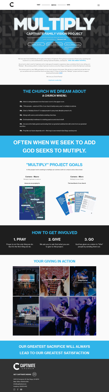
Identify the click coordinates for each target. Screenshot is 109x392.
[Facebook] (17, 389)
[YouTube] (21, 389)
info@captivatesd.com (19, 384)
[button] (99, 5)
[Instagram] (14, 389)
